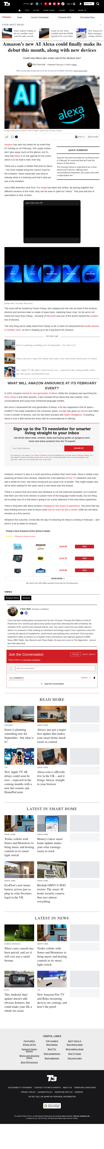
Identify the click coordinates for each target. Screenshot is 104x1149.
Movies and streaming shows (29, 1057)
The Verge (41, 187)
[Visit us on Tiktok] (62, 3)
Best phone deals (75, 1045)
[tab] (17, 678)
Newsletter (94, 137)
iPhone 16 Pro (29, 1045)
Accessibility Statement (20, 1088)
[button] (52, 546)
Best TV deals (74, 1054)
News (74, 65)
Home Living (49, 10)
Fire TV (72, 478)
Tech (27, 10)
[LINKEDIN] (27, 613)
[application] (52, 222)
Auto (71, 10)
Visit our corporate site (81, 1116)
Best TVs (52, 1049)
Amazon (8, 144)
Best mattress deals (74, 1049)
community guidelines (31, 660)
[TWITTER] (22, 613)
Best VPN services (29, 1062)
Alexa (17, 156)
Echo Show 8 (11, 397)
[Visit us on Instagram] (54, 3)
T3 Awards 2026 (64, 17)
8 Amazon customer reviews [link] (25, 536)
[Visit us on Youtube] (49, 3)
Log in (84, 654)
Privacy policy (28, 1092)
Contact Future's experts (47, 1088)
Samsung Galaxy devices (29, 1050)
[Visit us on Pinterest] (45, 3)
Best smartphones (52, 1054)
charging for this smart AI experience (61, 506)
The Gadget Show (87, 17)
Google (62, 411)
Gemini (84, 411)
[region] (52, 667)
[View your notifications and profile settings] (80, 3)
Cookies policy (45, 1092)
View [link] (84, 546)
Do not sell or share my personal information (52, 1097)
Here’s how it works (80, 71)
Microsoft (51, 316)
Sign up (92, 654)
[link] (18, 546)
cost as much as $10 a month (62, 509)
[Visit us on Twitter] (41, 3)
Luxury (62, 10)
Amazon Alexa (12, 598)
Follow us (81, 137)
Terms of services (41, 455)
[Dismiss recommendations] (100, 24)
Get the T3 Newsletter (40, 17)
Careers (79, 1092)
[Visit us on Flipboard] (58, 3)
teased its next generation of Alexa (39, 393)
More (80, 10)
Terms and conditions (85, 1088)
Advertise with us (64, 1092)
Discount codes (75, 1058)
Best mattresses (52, 1058)
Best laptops (52, 1045)
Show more (57, 578)
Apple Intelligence (73, 415)
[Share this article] (6, 137)
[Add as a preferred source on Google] (52, 1106)
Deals (19, 17)
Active (36, 10)
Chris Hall (40, 65)
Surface (94, 316)
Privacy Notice (83, 455)
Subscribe (88, 4)
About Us (67, 1088)
